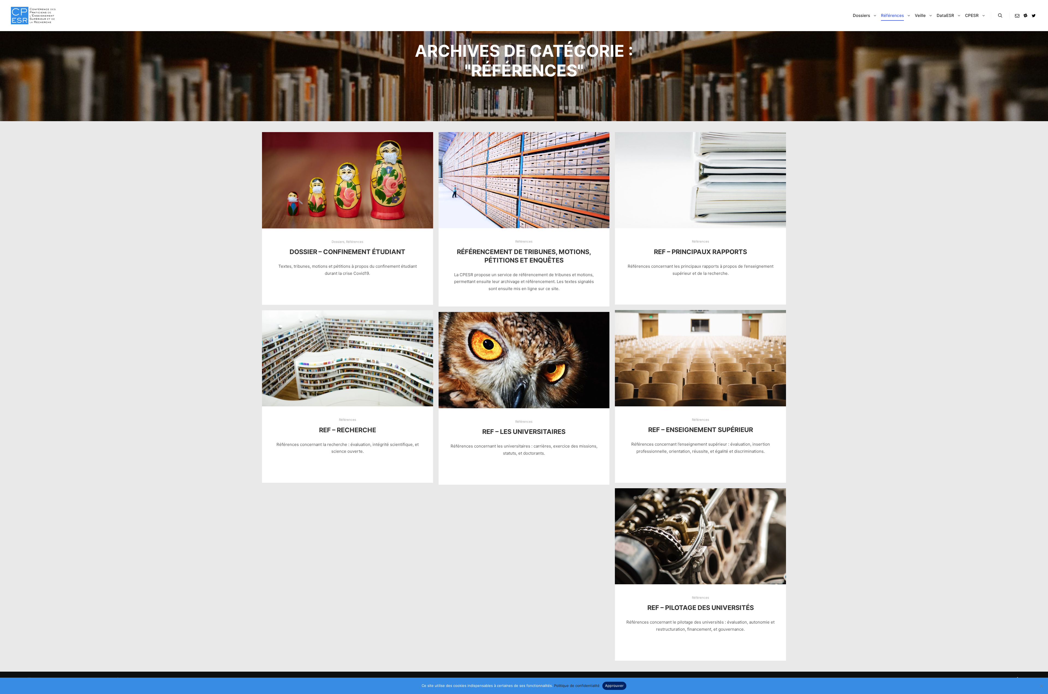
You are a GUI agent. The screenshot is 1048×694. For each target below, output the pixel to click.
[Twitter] (1033, 15)
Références (354, 242)
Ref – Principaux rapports (700, 252)
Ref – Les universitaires (523, 432)
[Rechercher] (1000, 15)
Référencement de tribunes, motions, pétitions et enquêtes (524, 256)
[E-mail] (1017, 15)
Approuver (614, 685)
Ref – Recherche (347, 430)
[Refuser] (1041, 686)
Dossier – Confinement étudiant (347, 252)
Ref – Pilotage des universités (700, 608)
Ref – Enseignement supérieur (700, 430)
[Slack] (1025, 15)
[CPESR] (33, 15)
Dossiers (338, 242)
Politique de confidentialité (577, 685)
